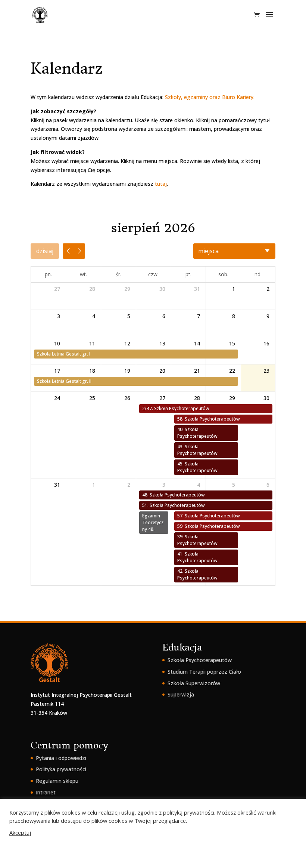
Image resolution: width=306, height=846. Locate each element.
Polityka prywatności (61, 769)
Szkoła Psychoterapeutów (200, 660)
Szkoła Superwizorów (194, 683)
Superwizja (181, 694)
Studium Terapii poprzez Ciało (204, 671)
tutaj (161, 183)
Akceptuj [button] (20, 832)
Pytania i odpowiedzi (61, 758)
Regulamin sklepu (57, 780)
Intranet (46, 792)
